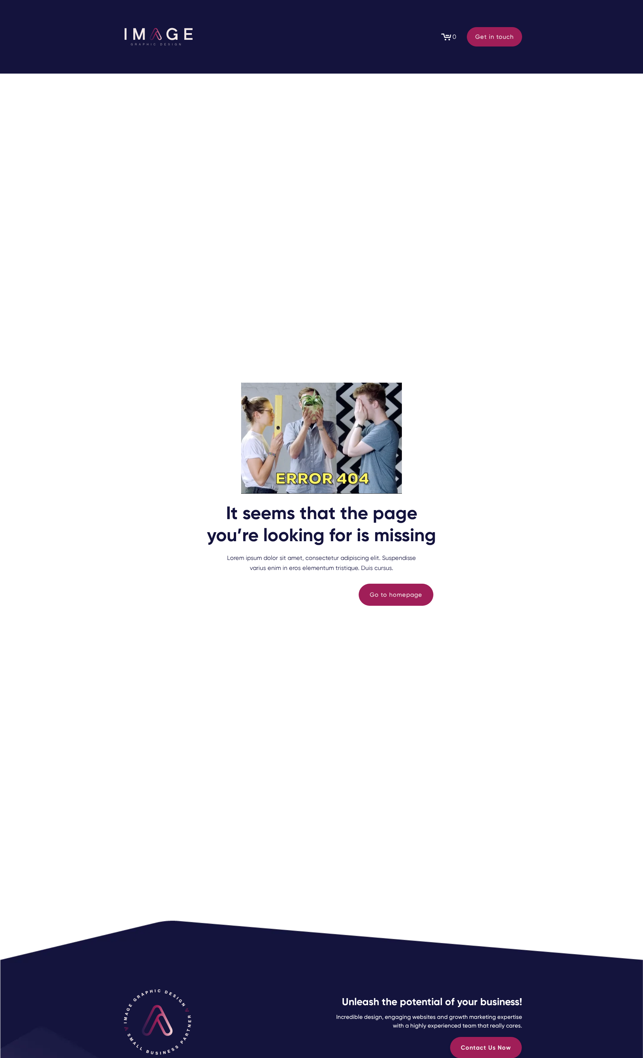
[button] (448, 37)
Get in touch (494, 36)
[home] (158, 37)
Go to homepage (396, 594)
